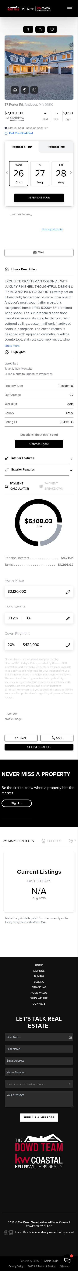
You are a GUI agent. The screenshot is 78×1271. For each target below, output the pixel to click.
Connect (39, 1003)
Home (39, 965)
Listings (38, 971)
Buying (39, 976)
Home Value (38, 992)
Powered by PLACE (39, 1226)
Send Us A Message (39, 1117)
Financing (39, 987)
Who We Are (39, 998)
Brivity (36, 1261)
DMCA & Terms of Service (41, 1266)
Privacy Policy (16, 1266)
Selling (39, 981)
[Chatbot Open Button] (67, 1260)
